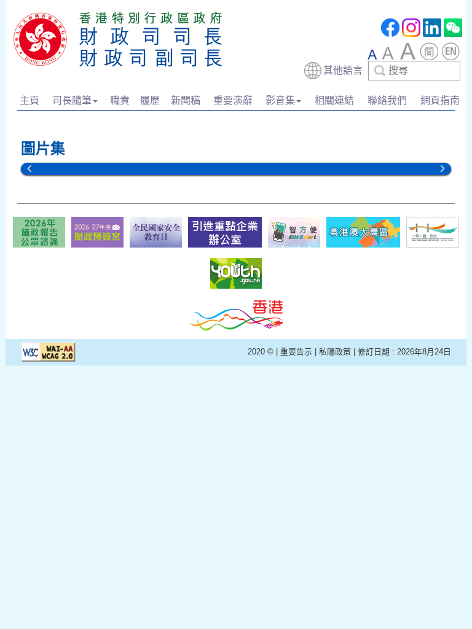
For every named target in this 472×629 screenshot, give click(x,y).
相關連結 (334, 100)
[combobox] (381, 70)
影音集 (280, 100)
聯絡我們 (387, 100)
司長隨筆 (72, 100)
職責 (120, 100)
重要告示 (296, 351)
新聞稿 (185, 100)
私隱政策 (335, 351)
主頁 (29, 100)
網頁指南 (440, 100)
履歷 (150, 100)
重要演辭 (233, 100)
